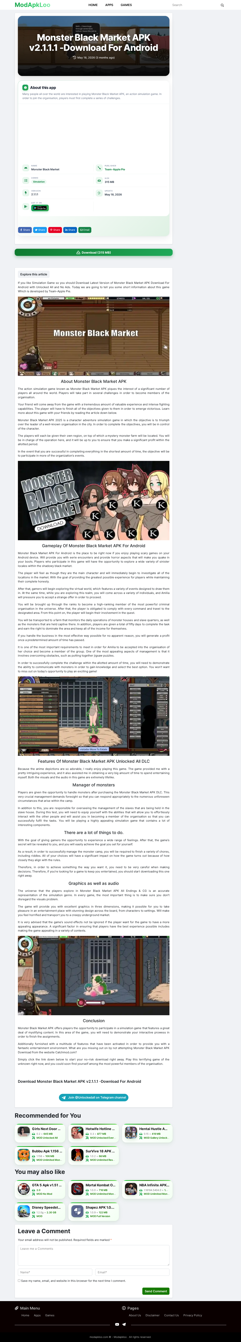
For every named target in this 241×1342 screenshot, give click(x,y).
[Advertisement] (93, 132)
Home (93, 5)
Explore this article (33, 274)
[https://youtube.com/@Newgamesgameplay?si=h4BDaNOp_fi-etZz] (117, 1324)
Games (126, 5)
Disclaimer (153, 1315)
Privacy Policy (192, 1315)
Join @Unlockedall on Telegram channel (96, 1097)
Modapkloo (120, 1336)
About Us (135, 1315)
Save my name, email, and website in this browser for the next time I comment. (73, 1281)
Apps (109, 5)
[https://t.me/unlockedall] (124, 1324)
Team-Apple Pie (115, 169)
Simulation (39, 181)
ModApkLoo (32, 4)
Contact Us (171, 1315)
